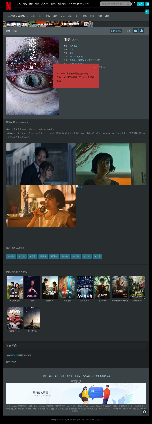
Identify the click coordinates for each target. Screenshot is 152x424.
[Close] (95, 68)
